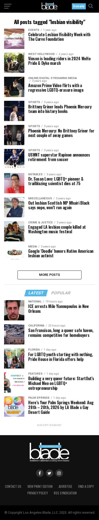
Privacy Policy (37, 493)
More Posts (49, 275)
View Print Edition (40, 486)
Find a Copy (86, 486)
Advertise (65, 486)
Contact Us (13, 486)
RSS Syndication (65, 493)
